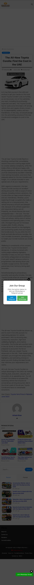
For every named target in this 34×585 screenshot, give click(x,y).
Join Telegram (11, 298)
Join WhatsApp (22, 298)
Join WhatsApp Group (24, 574)
